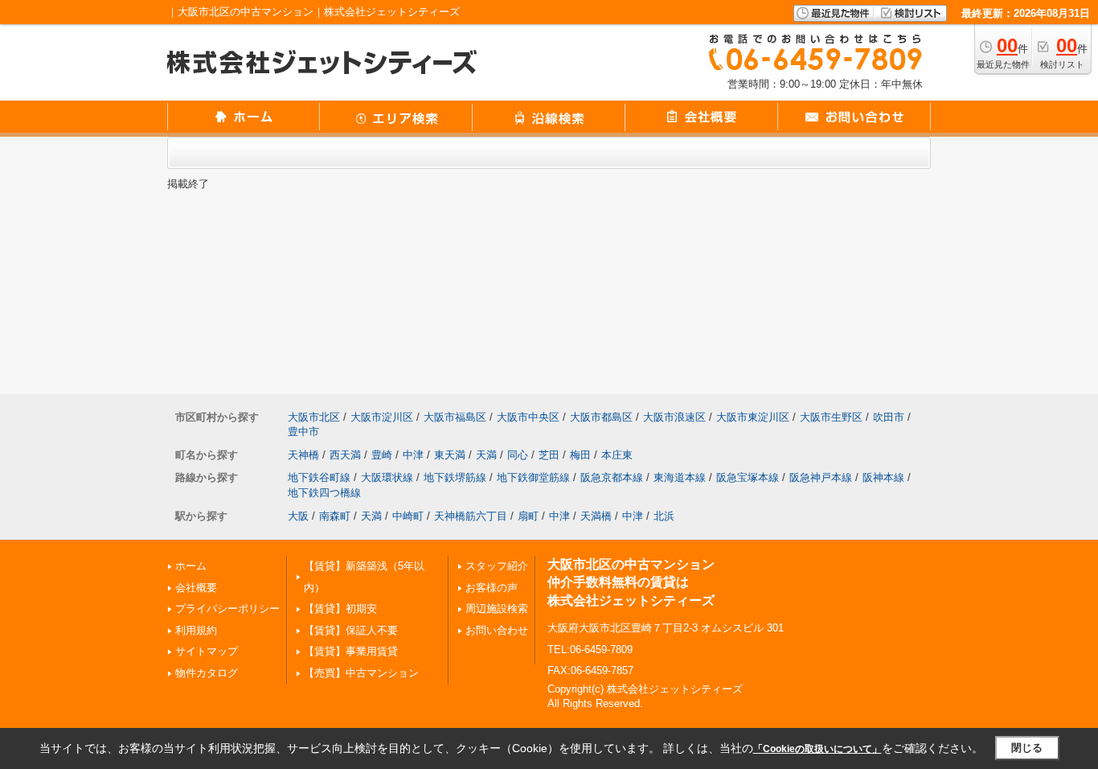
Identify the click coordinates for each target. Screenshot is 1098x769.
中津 (413, 455)
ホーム (191, 566)
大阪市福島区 (455, 417)
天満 (486, 455)
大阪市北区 (314, 417)
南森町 (334, 516)
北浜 (663, 516)
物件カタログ (206, 673)
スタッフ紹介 (496, 566)
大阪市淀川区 (381, 417)
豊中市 (303, 432)
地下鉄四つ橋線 (324, 493)
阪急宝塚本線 (747, 477)
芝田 (549, 455)
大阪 (298, 516)
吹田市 (888, 417)
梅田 (580, 455)
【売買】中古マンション (361, 673)
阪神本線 (883, 477)
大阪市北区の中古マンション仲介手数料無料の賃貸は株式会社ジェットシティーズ (631, 582)
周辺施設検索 (496, 608)
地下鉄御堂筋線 (533, 477)
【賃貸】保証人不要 (351, 630)
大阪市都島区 (601, 417)
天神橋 (303, 455)
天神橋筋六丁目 (470, 516)
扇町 (528, 516)
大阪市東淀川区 (752, 417)
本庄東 (617, 455)
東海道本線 (679, 477)
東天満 (449, 455)
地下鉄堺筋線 (455, 477)
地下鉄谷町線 (319, 477)
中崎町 (408, 516)
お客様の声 (491, 588)
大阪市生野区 (831, 417)
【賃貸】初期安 (340, 608)
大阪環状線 (387, 477)
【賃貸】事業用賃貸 (351, 651)
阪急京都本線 (611, 477)
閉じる (1027, 748)
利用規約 (196, 630)
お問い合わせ (496, 630)
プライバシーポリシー (227, 608)
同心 (517, 455)
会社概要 (196, 588)
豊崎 (381, 455)
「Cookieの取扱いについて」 (817, 749)
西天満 (345, 455)
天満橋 (596, 516)
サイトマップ (206, 651)
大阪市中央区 (528, 417)
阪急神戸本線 (820, 477)
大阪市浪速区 (674, 417)
